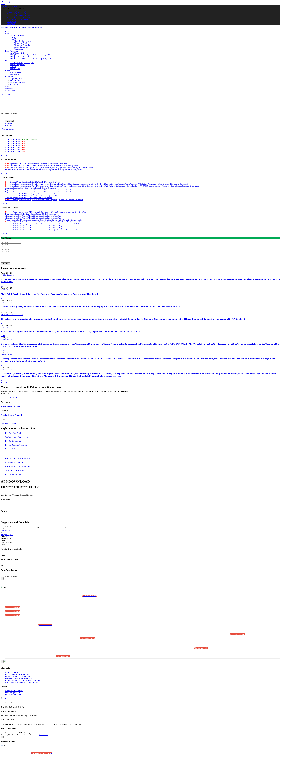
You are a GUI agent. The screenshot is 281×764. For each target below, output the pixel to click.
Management (18, 49)
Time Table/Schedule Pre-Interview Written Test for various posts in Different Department (36, 226)
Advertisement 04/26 (21, 139)
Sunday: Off (11, 24)
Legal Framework (11, 51)
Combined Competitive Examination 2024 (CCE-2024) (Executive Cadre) (33, 182)
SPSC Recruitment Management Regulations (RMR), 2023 (30, 59)
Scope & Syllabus (16, 79)
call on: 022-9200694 (10, 6)
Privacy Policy (44, 735)
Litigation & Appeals (8, 424)
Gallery (7, 86)
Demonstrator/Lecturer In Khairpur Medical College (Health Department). (31, 214)
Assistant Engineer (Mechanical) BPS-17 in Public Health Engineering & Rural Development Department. (44, 200)
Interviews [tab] (9, 121)
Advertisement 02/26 (15, 143)
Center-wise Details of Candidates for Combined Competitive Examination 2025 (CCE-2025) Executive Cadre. (44, 220)
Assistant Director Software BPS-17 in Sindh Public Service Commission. (31, 188)
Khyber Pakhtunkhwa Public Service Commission (22, 680)
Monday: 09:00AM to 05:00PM (18, 12)
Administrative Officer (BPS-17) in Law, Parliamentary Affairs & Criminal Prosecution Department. (42, 166)
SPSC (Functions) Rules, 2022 (20, 57)
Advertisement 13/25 (15, 147)
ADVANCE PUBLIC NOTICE (12, 315)
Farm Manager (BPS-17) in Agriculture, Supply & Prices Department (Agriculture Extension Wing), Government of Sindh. (50, 168)
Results (7, 71)
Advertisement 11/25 (15, 151)
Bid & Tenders (15, 80)
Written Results (15, 75)
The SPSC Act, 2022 (17, 53)
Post (13, 695)
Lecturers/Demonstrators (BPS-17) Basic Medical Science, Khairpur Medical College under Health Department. (44, 170)
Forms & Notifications (17, 82)
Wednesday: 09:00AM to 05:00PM (19, 16)
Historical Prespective (17, 35)
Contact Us (9, 88)
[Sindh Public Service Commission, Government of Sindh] (21, 27)
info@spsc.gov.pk (7, 2)
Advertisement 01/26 (15, 145)
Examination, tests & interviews (12, 415)
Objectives (13, 37)
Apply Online (10, 90)
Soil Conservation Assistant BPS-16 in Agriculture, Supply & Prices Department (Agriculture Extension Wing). (46, 212)
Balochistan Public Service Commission (19, 678)
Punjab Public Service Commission (17, 676)
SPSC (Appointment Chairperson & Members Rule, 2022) (30, 55)
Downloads (9, 77)
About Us (13, 39)
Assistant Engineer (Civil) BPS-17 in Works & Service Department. (28, 198)
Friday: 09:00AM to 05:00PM (17, 20)
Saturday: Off (11, 22)
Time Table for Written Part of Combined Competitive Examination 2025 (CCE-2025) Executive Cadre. (43, 222)
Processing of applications (10, 406)
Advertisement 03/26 (15, 141)
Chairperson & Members (22, 45)
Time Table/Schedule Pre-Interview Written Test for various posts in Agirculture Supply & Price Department (42, 230)
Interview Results (16, 73)
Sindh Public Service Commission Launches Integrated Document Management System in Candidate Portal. (49, 294)
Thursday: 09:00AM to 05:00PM (18, 18)
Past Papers (9, 125)
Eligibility (8, 61)
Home (7, 31)
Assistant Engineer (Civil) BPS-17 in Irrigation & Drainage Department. (30, 194)
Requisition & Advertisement (11, 398)
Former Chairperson (21, 47)
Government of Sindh (12, 672)
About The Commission (22, 41)
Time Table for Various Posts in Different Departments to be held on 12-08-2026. (33, 218)
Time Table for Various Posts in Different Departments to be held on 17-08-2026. (33, 216)
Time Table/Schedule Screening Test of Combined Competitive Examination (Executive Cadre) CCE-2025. (42, 224)
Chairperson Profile (21, 43)
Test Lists (13, 67)
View (3, 286)
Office (14, 691)
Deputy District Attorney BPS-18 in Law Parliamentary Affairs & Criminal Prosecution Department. (40, 190)
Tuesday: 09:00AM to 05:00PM (18, 14)
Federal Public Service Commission (17, 674)
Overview (8, 33)
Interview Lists (15, 69)
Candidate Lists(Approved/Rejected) (22, 63)
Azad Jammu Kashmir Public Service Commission (22, 682)
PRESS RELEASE (7, 275)
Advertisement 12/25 (15, 149)
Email (13, 693)
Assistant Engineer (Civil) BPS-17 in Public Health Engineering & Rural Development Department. (39, 196)
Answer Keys (14, 84)
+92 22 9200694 (6, 531)
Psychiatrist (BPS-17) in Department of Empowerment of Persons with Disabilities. (36, 164)
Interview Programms (17, 65)
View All (4, 155)
